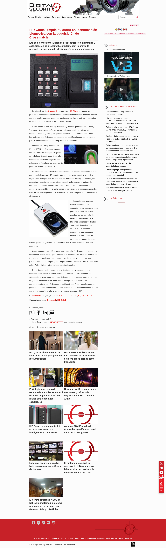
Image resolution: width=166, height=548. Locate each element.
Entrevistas (56, 17)
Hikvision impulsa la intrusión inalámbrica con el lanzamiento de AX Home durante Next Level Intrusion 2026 (122, 120)
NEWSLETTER (56, 322)
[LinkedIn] (45, 313)
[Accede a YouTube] (161, 472)
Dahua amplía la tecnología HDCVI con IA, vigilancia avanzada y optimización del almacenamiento (122, 130)
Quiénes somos (57, 538)
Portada (31, 16)
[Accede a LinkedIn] (161, 468)
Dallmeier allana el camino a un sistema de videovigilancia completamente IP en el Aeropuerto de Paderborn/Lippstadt (122, 148)
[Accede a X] (161, 463)
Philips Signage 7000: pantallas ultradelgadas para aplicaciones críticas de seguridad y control (122, 172)
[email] (51, 313)
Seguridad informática (86, 296)
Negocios (74, 296)
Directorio (92, 17)
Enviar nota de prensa (114, 538)
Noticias (38, 17)
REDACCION (36, 296)
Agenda (84, 17)
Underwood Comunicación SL (64, 545)
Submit (137, 17)
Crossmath (52, 111)
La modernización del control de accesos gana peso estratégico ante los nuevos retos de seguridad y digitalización (122, 157)
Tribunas (77, 17)
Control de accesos (63, 296)
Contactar (128, 538)
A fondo (47, 17)
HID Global (73, 111)
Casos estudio (67, 17)
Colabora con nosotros (94, 538)
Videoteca (113, 45)
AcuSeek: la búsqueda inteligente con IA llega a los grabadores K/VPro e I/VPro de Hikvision (122, 139)
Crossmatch (51, 300)
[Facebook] (38, 313)
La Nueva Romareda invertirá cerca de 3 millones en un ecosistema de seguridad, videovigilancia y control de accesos (122, 181)
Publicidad (69, 538)
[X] (32, 313)
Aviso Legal (79, 538)
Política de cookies (41, 538)
